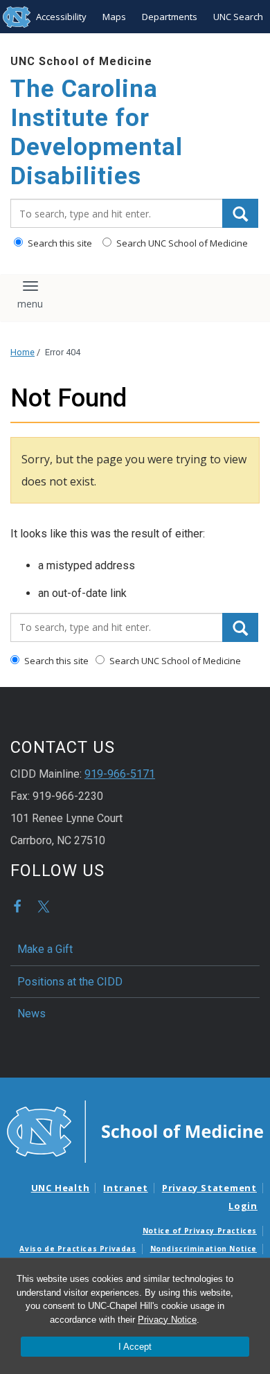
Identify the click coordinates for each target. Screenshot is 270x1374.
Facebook (17, 906)
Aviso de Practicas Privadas (77, 1248)
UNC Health (60, 1187)
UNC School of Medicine (81, 61)
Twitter (44, 906)
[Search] (240, 213)
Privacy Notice (167, 1319)
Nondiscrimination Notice (203, 1248)
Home (22, 352)
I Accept (135, 1346)
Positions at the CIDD (70, 981)
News (31, 1013)
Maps (114, 16)
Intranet (125, 1187)
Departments (169, 16)
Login (243, 1205)
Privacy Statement (209, 1187)
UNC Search (238, 16)
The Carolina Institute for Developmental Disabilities (96, 132)
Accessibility (61, 16)
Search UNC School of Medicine (181, 243)
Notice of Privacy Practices (200, 1230)
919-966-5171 (119, 773)
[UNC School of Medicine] (135, 1131)
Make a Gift (45, 949)
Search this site (59, 243)
